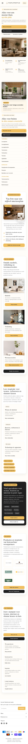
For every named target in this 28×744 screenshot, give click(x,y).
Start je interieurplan (7, 26)
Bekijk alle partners (14, 587)
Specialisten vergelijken (17, 34)
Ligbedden (4, 158)
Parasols (4, 170)
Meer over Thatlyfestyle (14, 591)
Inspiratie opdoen (6, 34)
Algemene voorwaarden (17, 738)
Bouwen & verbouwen (9, 464)
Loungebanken (5, 144)
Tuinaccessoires (5, 179)
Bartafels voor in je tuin (7, 173)
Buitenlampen (5, 184)
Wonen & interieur (8, 461)
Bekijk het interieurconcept (14, 245)
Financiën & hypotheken (9, 467)
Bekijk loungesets (6, 134)
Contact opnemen (14, 638)
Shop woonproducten (7, 31)
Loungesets (4, 141)
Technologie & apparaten (9, 470)
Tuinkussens (4, 182)
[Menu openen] (2, 3)
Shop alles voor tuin (7, 130)
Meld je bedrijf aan (14, 521)
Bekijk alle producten (14, 371)
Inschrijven (21, 708)
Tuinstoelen (4, 150)
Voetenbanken (5, 161)
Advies (24, 3)
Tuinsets (4, 155)
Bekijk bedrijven (14, 517)
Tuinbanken (4, 153)
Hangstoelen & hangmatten (8, 167)
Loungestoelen (5, 147)
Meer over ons (14, 634)
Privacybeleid (8, 738)
